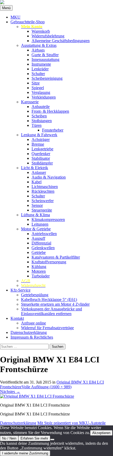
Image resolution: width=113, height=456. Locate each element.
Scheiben (39, 116)
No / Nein (9, 438)
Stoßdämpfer (42, 163)
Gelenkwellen (43, 248)
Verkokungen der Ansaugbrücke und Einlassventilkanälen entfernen (51, 311)
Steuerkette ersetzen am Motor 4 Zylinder (55, 304)
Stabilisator (41, 158)
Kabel (37, 182)
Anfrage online (33, 323)
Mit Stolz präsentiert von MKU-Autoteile (71, 423)
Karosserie (30, 102)
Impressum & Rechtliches (32, 337)
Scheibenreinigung (47, 78)
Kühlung (39, 266)
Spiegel (38, 88)
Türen (37, 125)
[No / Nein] (52, 439)
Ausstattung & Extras (38, 45)
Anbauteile (41, 106)
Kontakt (17, 318)
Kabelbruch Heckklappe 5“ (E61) (49, 299)
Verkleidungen (44, 97)
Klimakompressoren (48, 219)
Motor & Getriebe (36, 229)
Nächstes (10, 391)
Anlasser (39, 172)
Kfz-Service (20, 290)
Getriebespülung (34, 295)
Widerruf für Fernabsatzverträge (47, 328)
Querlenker (41, 153)
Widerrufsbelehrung (48, 36)
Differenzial (41, 243)
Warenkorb (41, 31)
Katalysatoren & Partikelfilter (56, 257)
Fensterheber (52, 130)
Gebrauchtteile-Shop (28, 22)
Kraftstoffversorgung (49, 262)
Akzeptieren (101, 433)
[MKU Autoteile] (56, 2)
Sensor (37, 205)
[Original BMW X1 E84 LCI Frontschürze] (37, 396)
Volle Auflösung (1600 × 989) (46, 387)
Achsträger (41, 139)
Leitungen (40, 224)
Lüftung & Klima (35, 215)
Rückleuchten (43, 191)
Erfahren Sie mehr (34, 438)
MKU (15, 17)
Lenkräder (40, 69)
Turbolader (41, 276)
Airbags (38, 50)
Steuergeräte (42, 210)
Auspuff (38, 238)
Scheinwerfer (43, 200)
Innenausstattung (45, 59)
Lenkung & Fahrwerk (39, 135)
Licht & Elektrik (34, 168)
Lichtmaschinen (45, 186)
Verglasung (41, 92)
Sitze (36, 83)
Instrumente (41, 64)
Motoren (39, 271)
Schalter (38, 73)
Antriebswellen (44, 233)
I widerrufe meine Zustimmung (25, 453)
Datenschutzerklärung (29, 332)
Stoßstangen (42, 120)
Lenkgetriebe (42, 149)
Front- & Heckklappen (50, 111)
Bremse (38, 144)
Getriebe (39, 252)
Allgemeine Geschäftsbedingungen (61, 40)
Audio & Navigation (49, 177)
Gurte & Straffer (45, 55)
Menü (6, 8)
